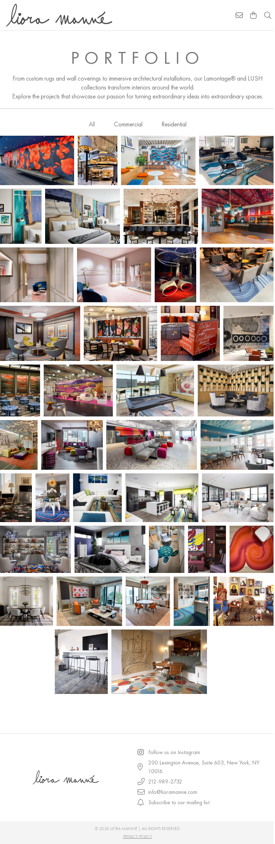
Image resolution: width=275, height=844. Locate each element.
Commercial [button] (128, 124)
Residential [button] (174, 124)
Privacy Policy (137, 836)
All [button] (92, 124)
